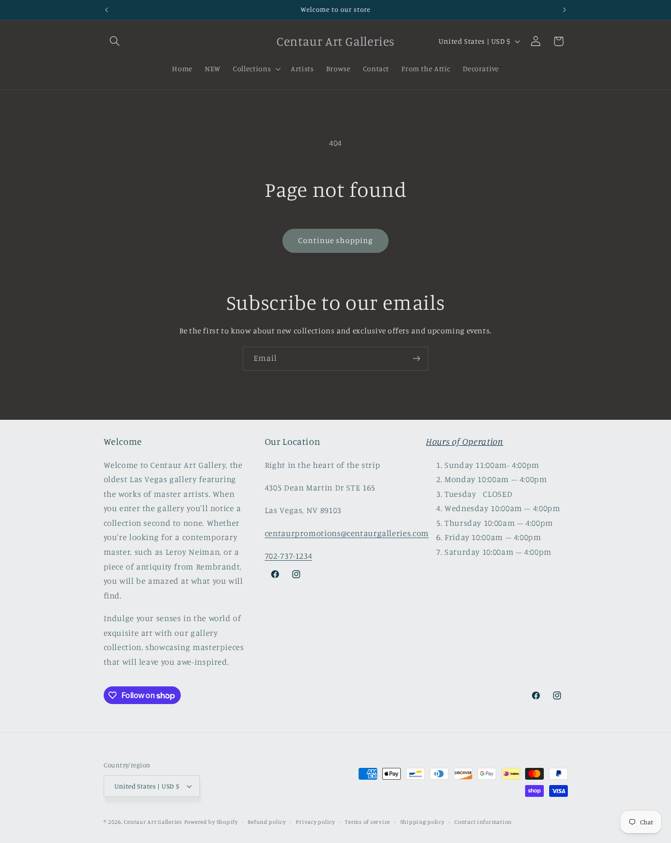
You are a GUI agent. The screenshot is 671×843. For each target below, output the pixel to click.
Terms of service (367, 821)
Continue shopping (335, 240)
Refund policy (267, 821)
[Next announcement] (564, 10)
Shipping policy (422, 821)
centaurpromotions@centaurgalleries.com (347, 533)
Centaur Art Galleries (153, 821)
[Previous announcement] (106, 10)
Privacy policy (315, 821)
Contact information (483, 821)
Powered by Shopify (211, 821)
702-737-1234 (288, 556)
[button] (115, 41)
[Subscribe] (416, 359)
